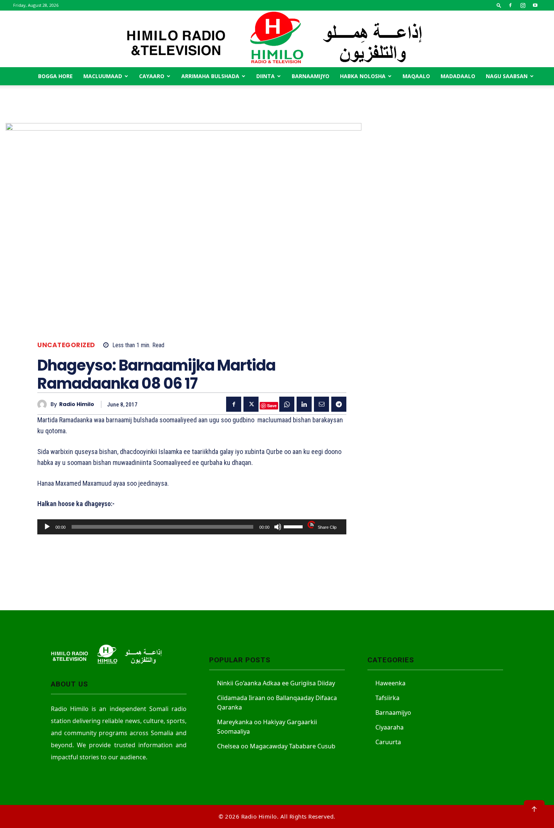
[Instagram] (522, 5)
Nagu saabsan (507, 76)
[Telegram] (338, 404)
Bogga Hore (55, 76)
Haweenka (390, 683)
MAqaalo (416, 76)
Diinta (265, 76)
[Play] (47, 527)
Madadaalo (458, 76)
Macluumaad (102, 76)
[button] (499, 5)
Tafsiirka (387, 698)
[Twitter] (251, 404)
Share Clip (327, 527)
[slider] (294, 526)
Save (272, 405)
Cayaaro (151, 76)
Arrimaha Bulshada (210, 76)
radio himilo (76, 404)
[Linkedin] (304, 404)
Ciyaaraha (389, 727)
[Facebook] (510, 5)
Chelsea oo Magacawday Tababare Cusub (276, 746)
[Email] (321, 404)
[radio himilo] (44, 404)
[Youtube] (535, 5)
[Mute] (278, 527)
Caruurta (388, 742)
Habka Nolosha (363, 76)
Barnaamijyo (310, 76)
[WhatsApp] (286, 404)
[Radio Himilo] (277, 39)
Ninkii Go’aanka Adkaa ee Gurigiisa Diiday (276, 683)
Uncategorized (66, 345)
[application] (191, 526)
